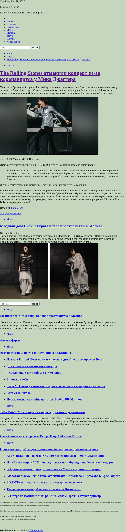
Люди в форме (10, 340)
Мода (10, 30)
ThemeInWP (36, 530)
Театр (10, 35)
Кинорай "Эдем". (10, 7)
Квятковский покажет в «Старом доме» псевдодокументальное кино (56, 455)
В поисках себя (17, 379)
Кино (10, 21)
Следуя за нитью (19, 393)
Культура (12, 24)
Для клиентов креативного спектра (32, 366)
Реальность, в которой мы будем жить (34, 372)
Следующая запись (10, 213)
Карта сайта (13, 41)
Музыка (11, 32)
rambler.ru (17, 207)
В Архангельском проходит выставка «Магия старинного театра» (54, 469)
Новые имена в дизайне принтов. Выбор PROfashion (44, 399)
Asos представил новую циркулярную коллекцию (35, 352)
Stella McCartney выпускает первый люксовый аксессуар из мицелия (56, 386)
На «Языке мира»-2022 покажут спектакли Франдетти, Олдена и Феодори (60, 462)
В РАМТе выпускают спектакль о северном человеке (44, 482)
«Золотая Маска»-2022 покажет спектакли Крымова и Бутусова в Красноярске (63, 476)
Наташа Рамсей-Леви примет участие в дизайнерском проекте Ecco (55, 359)
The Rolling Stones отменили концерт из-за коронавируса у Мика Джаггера (50, 76)
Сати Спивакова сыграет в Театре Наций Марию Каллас (41, 436)
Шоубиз (11, 38)
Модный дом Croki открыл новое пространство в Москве (51, 226)
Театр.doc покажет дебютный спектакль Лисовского (44, 489)
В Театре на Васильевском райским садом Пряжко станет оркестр (54, 496)
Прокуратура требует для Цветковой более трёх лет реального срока (49, 449)
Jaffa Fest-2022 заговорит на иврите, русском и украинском (42, 412)
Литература (13, 27)
